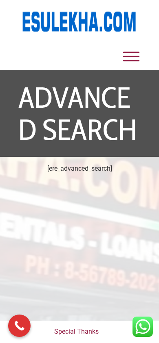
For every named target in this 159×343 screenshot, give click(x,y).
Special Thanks (76, 331)
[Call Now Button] (19, 326)
